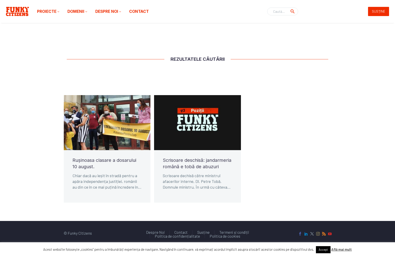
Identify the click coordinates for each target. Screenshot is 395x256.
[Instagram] (318, 234)
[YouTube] (330, 234)
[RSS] (324, 234)
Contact (139, 11)
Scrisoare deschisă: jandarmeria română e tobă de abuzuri (197, 163)
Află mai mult (341, 249)
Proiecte (48, 11)
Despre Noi (108, 11)
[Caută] (292, 11)
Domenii (77, 11)
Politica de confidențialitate (177, 236)
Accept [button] (323, 249)
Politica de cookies (225, 236)
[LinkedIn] (306, 234)
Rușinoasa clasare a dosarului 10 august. (104, 163)
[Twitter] (312, 234)
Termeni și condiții (234, 232)
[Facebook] (300, 234)
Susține (378, 11)
